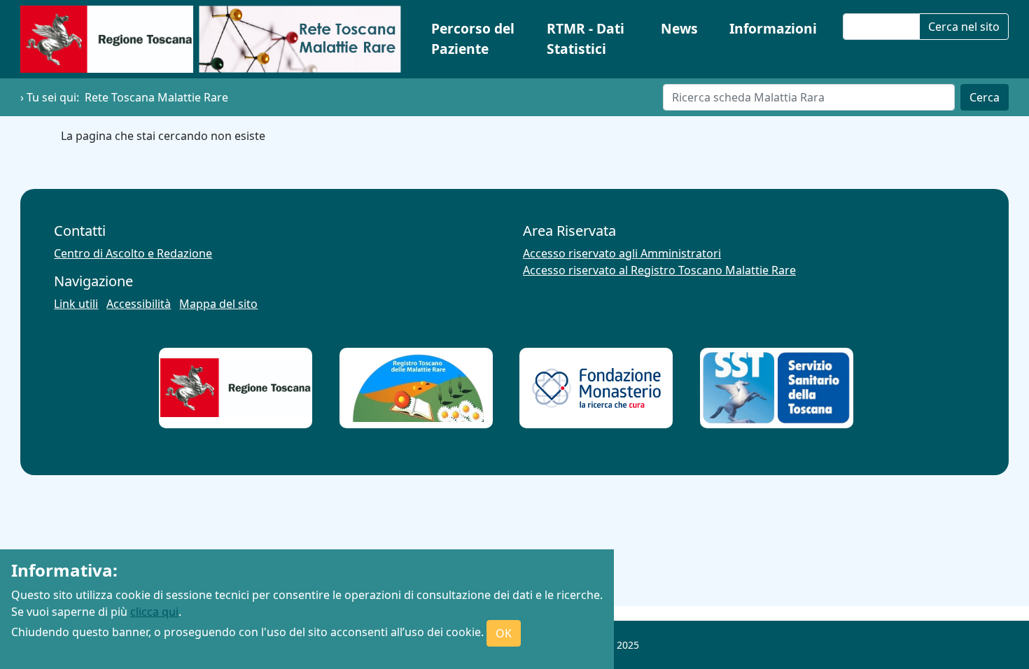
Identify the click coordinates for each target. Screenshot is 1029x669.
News (679, 28)
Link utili (76, 303)
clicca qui (154, 611)
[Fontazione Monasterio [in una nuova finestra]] (596, 388)
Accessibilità (138, 303)
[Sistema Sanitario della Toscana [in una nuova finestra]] (776, 387)
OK (504, 633)
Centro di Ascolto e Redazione (133, 253)
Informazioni (773, 28)
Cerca (984, 97)
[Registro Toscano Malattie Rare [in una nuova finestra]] (415, 388)
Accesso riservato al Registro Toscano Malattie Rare (659, 270)
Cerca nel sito (964, 26)
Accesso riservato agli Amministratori (622, 253)
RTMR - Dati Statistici (585, 38)
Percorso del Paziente (472, 38)
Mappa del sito (218, 303)
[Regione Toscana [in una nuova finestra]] (236, 387)
